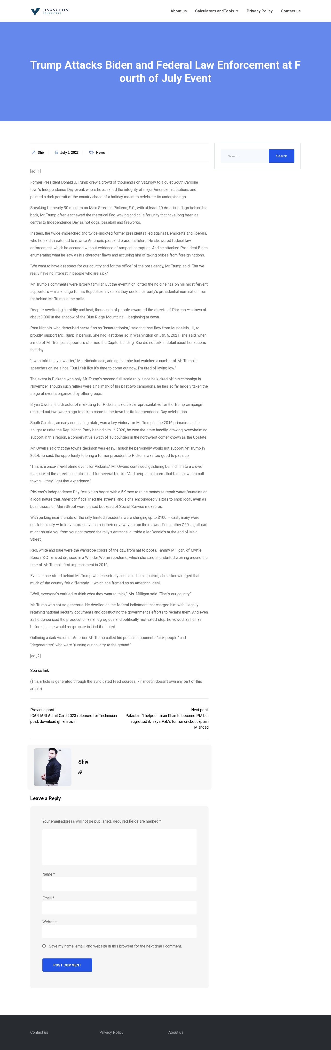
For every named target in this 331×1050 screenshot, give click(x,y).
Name (48, 874)
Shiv (41, 152)
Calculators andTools (214, 11)
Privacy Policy (260, 11)
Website (49, 922)
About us (179, 11)
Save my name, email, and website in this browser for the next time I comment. (115, 946)
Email (48, 898)
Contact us (291, 11)
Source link (39, 670)
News (100, 152)
